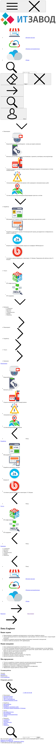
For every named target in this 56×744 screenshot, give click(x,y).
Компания (3, 546)
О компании (7, 719)
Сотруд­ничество (8, 722)
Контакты (6, 721)
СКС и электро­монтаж (9, 699)
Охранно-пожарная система (10, 700)
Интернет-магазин (30, 37)
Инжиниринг (4, 363)
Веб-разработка (7, 704)
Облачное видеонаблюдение (32, 48)
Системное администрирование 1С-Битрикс (15, 708)
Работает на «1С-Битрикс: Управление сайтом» (12, 741)
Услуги (2, 506)
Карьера (6, 723)
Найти (25, 84)
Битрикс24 (6, 705)
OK (12, 740)
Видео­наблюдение (8, 696)
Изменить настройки (6, 740)
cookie (10, 738)
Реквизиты (6, 725)
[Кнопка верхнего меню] (23, 6)
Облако (27, 60)
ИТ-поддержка (7, 713)
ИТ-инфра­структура (9, 712)
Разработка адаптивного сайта (11, 706)
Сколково (3, 674)
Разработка (3, 441)
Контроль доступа (8, 697)
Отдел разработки (5, 677)
